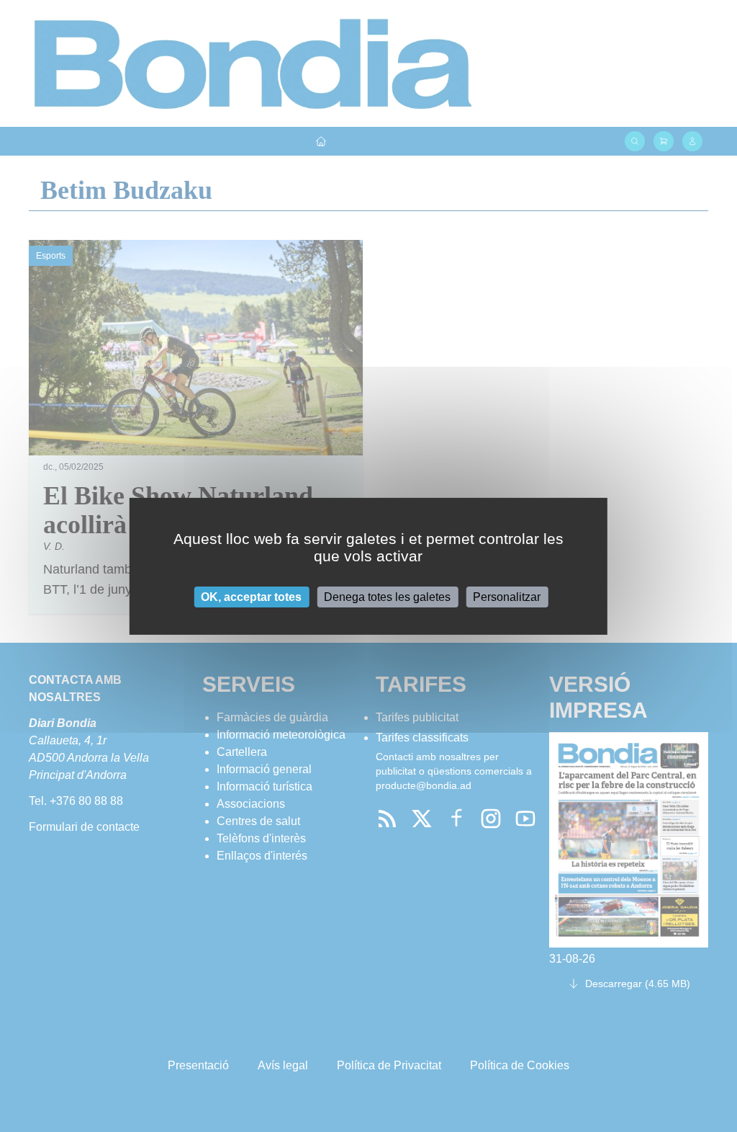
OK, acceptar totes (251, 596)
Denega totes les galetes (387, 596)
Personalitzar (507, 596)
